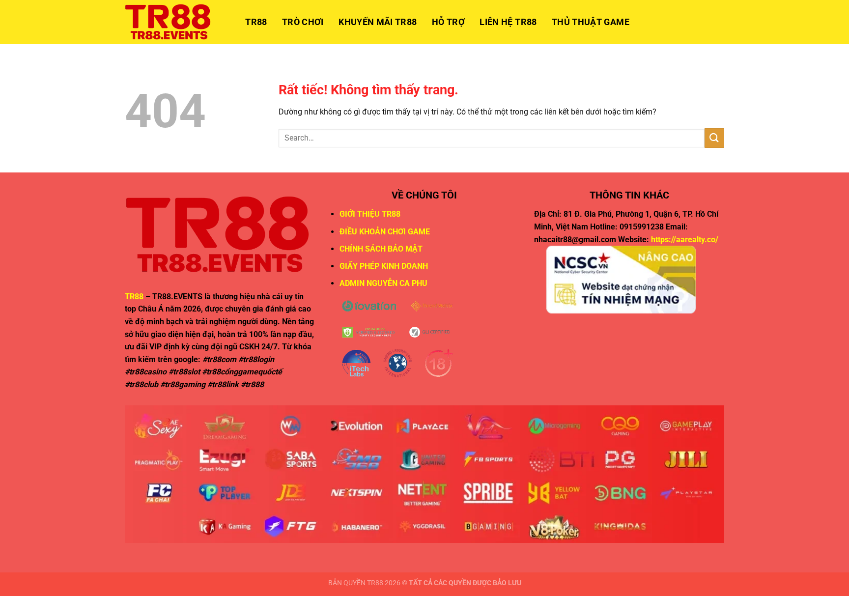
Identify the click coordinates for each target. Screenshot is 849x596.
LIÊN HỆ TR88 (508, 22)
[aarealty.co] (174, 22)
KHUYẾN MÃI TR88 (378, 22)
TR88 (256, 22)
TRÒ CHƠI (303, 22)
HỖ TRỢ (448, 22)
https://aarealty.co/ (684, 239)
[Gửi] (714, 137)
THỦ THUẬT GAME (590, 22)
